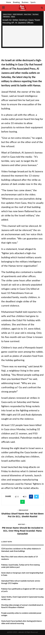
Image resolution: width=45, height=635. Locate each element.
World (13, 16)
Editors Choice (7, 14)
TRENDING (6, 16)
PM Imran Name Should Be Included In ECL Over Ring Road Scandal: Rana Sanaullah (22, 531)
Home (8, 2)
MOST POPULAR (17, 14)
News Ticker (27, 14)
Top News (35, 14)
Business (25, 2)
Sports (33, 2)
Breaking (16, 2)
